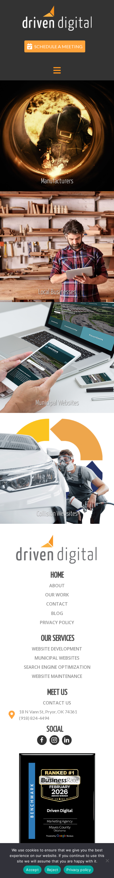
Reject (52, 869)
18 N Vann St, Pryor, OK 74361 (48, 711)
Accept (32, 869)
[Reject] (107, 860)
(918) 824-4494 (34, 718)
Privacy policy (78, 869)
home (57, 575)
